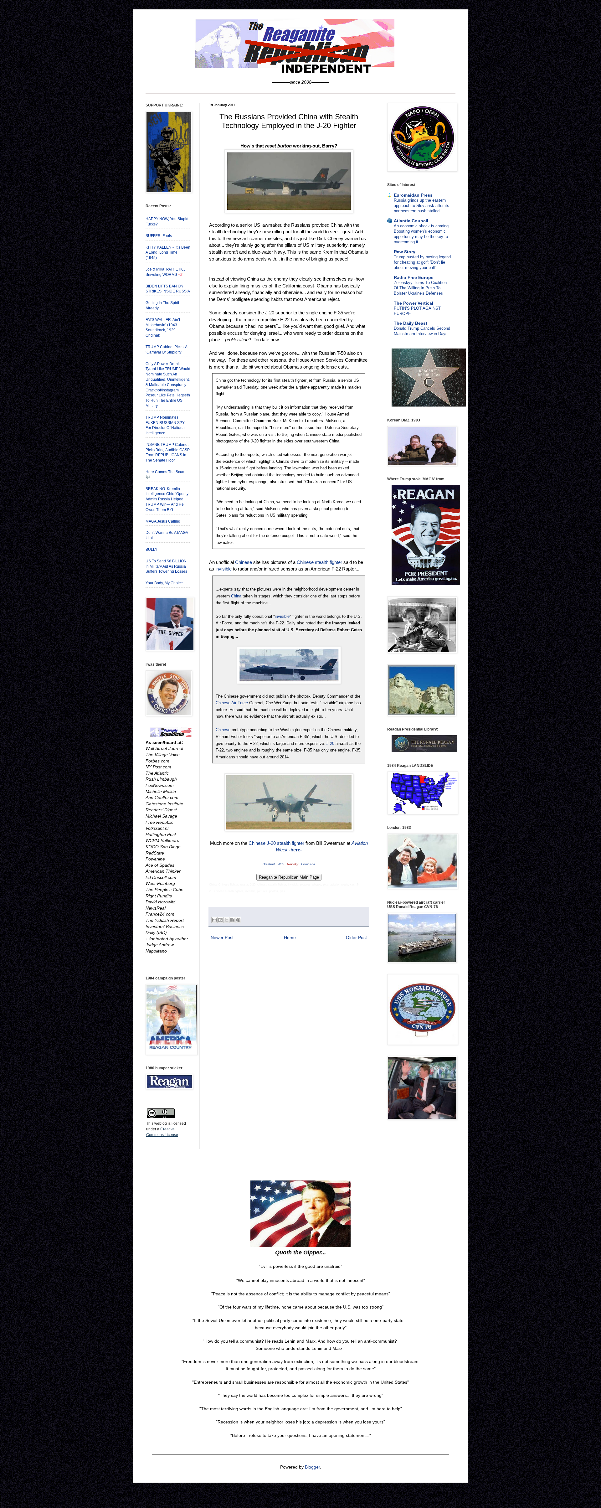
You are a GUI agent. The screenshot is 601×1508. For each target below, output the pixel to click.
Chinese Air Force (232, 702)
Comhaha (308, 864)
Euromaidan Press (413, 195)
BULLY (151, 549)
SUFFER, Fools (159, 236)
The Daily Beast (410, 323)
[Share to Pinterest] (238, 920)
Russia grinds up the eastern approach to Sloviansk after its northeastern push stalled (421, 206)
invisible (223, 568)
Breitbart (269, 864)
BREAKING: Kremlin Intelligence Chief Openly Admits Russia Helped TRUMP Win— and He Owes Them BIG (167, 499)
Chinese (243, 562)
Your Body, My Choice (164, 583)
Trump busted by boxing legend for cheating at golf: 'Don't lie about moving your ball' (422, 262)
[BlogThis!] (220, 920)
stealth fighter (290, 843)
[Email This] (214, 920)
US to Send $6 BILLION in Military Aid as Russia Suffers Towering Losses (166, 566)
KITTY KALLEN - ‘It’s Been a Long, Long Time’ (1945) (168, 252)
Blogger (312, 1466)
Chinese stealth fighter (319, 562)
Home (290, 937)
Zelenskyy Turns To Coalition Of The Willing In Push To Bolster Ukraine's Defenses (420, 288)
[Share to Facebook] (232, 920)
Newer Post (222, 937)
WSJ (281, 864)
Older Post (356, 937)
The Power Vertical (413, 303)
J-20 (330, 743)
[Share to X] (226, 920)
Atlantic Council (411, 220)
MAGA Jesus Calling (163, 521)
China (236, 596)
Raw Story (404, 251)
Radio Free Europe (414, 277)
